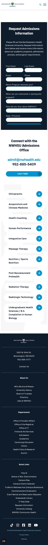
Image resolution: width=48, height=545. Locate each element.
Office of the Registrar (24, 425)
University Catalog (24, 509)
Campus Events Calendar (24, 484)
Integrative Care (18, 238)
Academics (24, 439)
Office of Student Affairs (24, 421)
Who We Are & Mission (24, 387)
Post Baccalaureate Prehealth (19, 275)
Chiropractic (15, 194)
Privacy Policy (24, 535)
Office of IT (24, 428)
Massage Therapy (18, 249)
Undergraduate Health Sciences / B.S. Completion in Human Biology (21, 312)
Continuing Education (24, 442)
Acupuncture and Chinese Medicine (18, 206)
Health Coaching (18, 218)
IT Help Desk (24, 502)
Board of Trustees (24, 394)
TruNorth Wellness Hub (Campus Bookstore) (24, 487)
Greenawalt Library (24, 498)
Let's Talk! (23, 174)
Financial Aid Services (24, 432)
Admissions (24, 435)
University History (24, 390)
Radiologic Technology (21, 297)
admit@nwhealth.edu (24, 160)
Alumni (24, 453)
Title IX (24, 473)
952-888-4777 (24, 360)
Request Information (24, 505)
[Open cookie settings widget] (3, 541)
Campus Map (24, 480)
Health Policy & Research (24, 450)
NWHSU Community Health (24, 512)
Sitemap (24, 539)
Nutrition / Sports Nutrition (18, 261)
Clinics (24, 446)
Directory (24, 397)
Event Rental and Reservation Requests (24, 495)
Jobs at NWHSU (24, 401)
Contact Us (24, 367)
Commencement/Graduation (24, 491)
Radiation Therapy (19, 287)
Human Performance (20, 228)
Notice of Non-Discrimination (24, 477)
